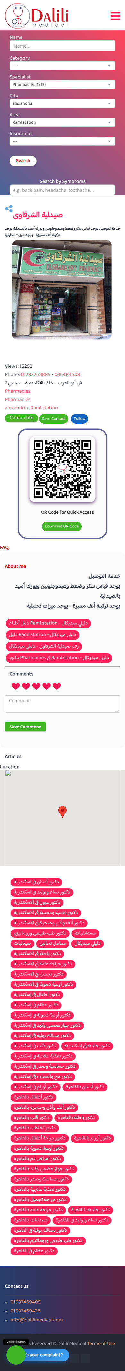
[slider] (36, 686)
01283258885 (36, 375)
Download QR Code (62, 526)
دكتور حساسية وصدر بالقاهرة (41, 1179)
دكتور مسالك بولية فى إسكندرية (42, 1036)
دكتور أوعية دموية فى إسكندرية (42, 1015)
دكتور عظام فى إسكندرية (36, 1005)
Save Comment (25, 727)
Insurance (20, 134)
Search (23, 161)
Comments (21, 418)
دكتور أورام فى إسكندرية (35, 1087)
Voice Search (16, 1342)
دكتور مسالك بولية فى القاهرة (40, 1231)
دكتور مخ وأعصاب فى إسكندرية (43, 1077)
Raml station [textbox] (24, 122)
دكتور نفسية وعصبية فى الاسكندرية (46, 913)
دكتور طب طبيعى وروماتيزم (40, 933)
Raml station (44, 408)
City (14, 96)
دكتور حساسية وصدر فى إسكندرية (45, 1067)
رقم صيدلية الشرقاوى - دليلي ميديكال (44, 646)
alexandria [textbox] (22, 104)
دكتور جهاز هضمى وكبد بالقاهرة (44, 1169)
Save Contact (53, 418)
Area (15, 115)
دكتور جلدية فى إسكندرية (87, 1046)
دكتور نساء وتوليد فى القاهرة (82, 1220)
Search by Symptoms (63, 181)
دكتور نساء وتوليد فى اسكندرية (42, 892)
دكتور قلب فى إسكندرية (35, 1046)
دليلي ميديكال (87, 944)
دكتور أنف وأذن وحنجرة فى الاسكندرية (49, 923)
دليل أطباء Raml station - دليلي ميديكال (48, 623)
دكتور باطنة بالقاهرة (77, 1118)
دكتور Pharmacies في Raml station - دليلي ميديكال (59, 658)
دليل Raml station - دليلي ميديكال (42, 635)
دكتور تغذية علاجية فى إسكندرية (43, 1056)
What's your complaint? (39, 1355)
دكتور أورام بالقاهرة (92, 1138)
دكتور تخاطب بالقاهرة (35, 1128)
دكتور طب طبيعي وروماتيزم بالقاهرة (48, 1241)
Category (20, 58)
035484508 (67, 375)
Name (16, 37)
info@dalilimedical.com (37, 1320)
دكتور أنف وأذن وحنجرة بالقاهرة (44, 1108)
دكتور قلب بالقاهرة (31, 1118)
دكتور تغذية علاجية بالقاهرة (40, 1190)
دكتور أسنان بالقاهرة (85, 1087)
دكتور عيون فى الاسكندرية (37, 903)
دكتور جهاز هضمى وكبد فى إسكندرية (47, 1026)
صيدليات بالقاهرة (30, 1220)
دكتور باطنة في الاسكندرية (37, 954)
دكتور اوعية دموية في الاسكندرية (43, 985)
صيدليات (22, 944)
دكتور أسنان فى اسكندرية (36, 882)
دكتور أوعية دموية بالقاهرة (39, 1149)
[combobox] (62, 65)
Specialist (20, 77)
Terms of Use (101, 1344)
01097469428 (25, 1311)
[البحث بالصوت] (16, 1355)
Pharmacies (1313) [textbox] (29, 85)
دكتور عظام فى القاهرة (34, 1251)
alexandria (16, 408)
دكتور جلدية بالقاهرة (90, 1210)
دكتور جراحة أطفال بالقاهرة (40, 1138)
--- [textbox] (15, 66)
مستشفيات (85, 933)
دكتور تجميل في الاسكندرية (38, 974)
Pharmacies (17, 391)
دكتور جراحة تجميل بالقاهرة (40, 1200)
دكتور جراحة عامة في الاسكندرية (43, 964)
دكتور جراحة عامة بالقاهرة (38, 1210)
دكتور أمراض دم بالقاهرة (37, 1159)
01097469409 (26, 1302)
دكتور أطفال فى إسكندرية (37, 995)
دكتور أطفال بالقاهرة (33, 1097)
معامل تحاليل (52, 944)
